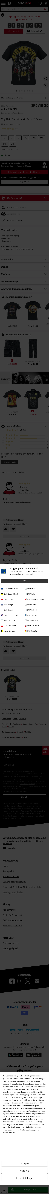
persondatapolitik (9, 1130)
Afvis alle (24, 1170)
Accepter (24, 1163)
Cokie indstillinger (28, 1127)
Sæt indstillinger (24, 1178)
